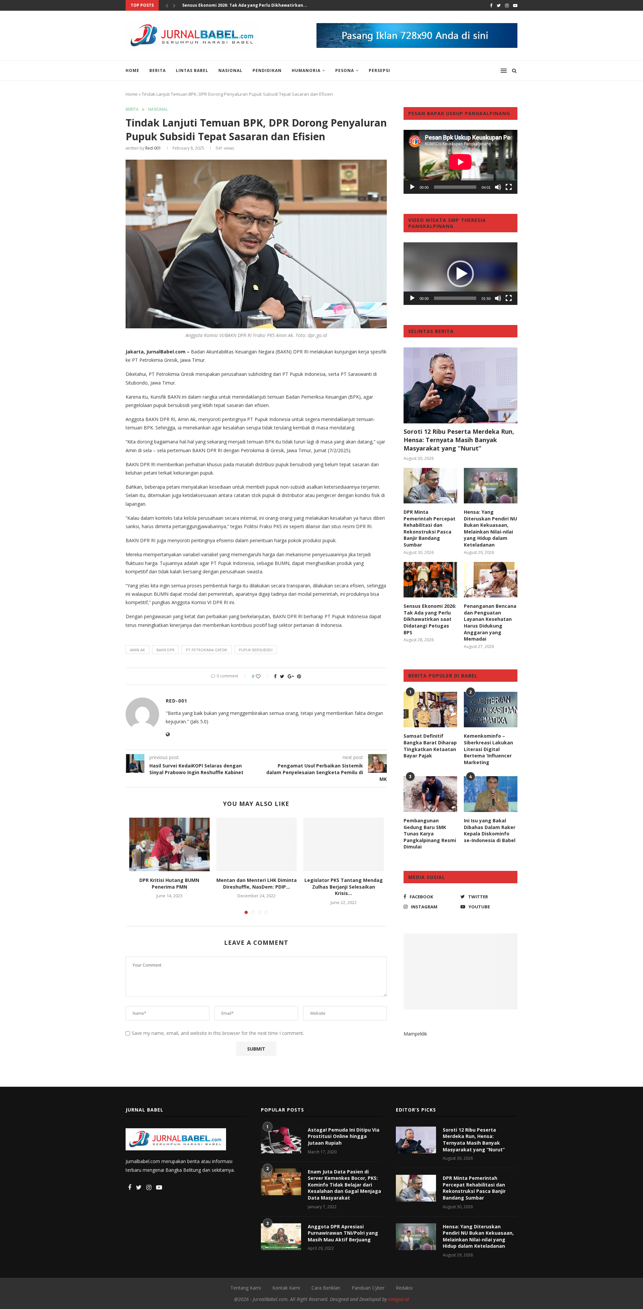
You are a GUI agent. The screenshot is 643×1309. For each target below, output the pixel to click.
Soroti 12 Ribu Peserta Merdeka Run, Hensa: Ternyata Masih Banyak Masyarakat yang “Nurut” (459, 439)
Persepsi (379, 70)
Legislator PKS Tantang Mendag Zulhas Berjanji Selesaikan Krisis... (343, 886)
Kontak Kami (286, 1288)
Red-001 (153, 148)
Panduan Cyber (368, 1288)
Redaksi (404, 1288)
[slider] (455, 298)
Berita (157, 70)
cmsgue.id (398, 1299)
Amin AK (137, 649)
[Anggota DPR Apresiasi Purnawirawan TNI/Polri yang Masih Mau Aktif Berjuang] (281, 1236)
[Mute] (498, 187)
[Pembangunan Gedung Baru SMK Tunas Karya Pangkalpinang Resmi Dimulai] (430, 794)
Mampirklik (415, 1034)
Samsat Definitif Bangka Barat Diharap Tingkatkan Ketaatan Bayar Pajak (430, 746)
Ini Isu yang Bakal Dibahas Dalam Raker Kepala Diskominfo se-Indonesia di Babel (489, 830)
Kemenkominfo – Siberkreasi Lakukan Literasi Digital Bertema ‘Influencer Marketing (488, 749)
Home (132, 70)
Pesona (344, 70)
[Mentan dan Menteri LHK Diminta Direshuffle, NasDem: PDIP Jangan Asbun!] (256, 844)
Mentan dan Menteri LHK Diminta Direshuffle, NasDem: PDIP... (256, 883)
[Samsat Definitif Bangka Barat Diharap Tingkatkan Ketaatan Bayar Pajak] (430, 710)
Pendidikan (267, 70)
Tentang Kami (245, 1288)
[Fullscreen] (508, 187)
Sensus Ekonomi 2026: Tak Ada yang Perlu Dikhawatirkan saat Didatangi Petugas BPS (430, 619)
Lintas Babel (192, 70)
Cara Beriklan (325, 1288)
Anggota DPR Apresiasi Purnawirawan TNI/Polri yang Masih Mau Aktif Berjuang (343, 1233)
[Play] (412, 187)
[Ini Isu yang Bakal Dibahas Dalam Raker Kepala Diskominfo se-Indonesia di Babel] (490, 794)
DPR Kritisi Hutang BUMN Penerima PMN (169, 883)
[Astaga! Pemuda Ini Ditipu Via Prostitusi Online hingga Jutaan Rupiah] (281, 1140)
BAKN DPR (165, 649)
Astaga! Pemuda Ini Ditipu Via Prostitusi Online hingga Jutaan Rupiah (343, 1136)
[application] (460, 162)
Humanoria (306, 70)
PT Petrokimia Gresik (206, 649)
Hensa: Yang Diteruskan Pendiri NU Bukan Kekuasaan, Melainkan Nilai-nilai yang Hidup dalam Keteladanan (490, 528)
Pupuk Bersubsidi (256, 649)
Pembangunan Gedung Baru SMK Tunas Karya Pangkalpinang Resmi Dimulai (430, 833)
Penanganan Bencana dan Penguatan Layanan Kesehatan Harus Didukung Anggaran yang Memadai (490, 622)
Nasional (230, 70)
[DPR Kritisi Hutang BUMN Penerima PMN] (169, 844)
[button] (460, 273)
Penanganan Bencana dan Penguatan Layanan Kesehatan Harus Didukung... (263, 5)
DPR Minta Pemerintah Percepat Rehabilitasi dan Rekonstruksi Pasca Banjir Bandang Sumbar (429, 528)
